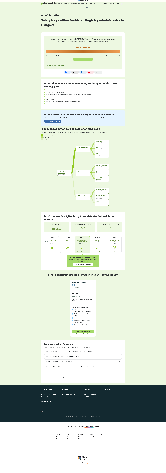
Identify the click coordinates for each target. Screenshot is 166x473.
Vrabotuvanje (91, 438)
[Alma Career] (83, 458)
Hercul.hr (91, 440)
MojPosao (91, 434)
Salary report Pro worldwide (91, 392)
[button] (122, 3)
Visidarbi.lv (80, 442)
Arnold (68, 434)
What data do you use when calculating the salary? (57, 377)
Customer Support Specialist (100, 178)
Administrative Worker (82, 147)
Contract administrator (83, 195)
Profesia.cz (58, 438)
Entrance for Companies (109, 3)
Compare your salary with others (83, 59)
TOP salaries (44, 403)
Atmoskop (58, 446)
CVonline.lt (80, 434)
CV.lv (79, 436)
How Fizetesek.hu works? (68, 394)
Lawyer (97, 201)
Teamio (68, 436)
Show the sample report (82, 333)
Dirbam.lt (80, 440)
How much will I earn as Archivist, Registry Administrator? (59, 361)
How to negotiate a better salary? (53, 372)
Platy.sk (68, 444)
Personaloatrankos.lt (82, 446)
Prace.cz (58, 440)
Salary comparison (91, 3)
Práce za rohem (59, 444)
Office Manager (99, 141)
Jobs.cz (58, 434)
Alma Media (88, 418)
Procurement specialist (101, 189)
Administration (71, 7)
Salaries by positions (63, 3)
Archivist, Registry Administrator (62, 172)
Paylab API (86, 396)
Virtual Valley (91, 442)
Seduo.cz (69, 438)
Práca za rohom (59, 442)
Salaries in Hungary (45, 392)
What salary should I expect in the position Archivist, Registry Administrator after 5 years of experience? (70, 366)
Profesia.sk (58, 436)
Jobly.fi (101, 434)
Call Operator (80, 171)
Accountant (98, 153)
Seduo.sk (69, 440)
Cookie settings (101, 412)
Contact (107, 392)
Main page (43, 7)
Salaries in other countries (47, 396)
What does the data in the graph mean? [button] (55, 65)
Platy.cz (69, 442)
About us (64, 396)
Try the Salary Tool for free (53, 121)
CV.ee (79, 438)
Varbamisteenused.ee (82, 450)
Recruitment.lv (81, 448)
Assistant (98, 147)
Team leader (99, 171)
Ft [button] (117, 3)
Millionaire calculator (46, 399)
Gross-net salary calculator (77, 3)
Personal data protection (82, 412)
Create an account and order (83, 331)
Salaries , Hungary (57, 7)
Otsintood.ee (81, 444)
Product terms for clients (68, 392)
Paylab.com (69, 446)
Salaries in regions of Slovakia (48, 394)
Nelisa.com (58, 448)
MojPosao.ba (91, 436)
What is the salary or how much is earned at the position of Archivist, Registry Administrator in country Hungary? (71, 351)
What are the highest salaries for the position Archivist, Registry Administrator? (64, 356)
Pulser (90, 444)
